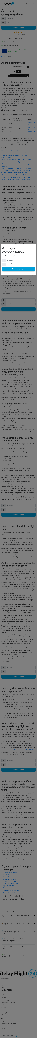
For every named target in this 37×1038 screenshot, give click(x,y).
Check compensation (18, 269)
